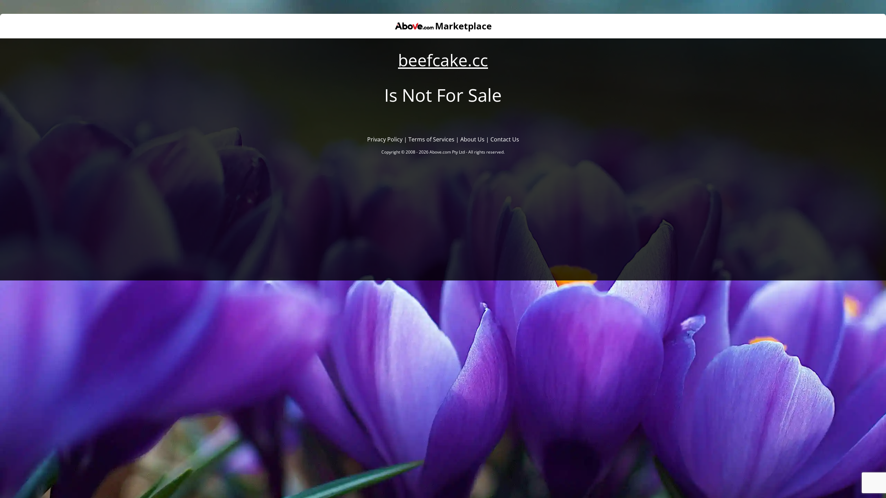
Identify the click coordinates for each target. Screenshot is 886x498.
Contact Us (504, 139)
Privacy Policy (385, 139)
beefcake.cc (443, 60)
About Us (472, 139)
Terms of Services (431, 139)
